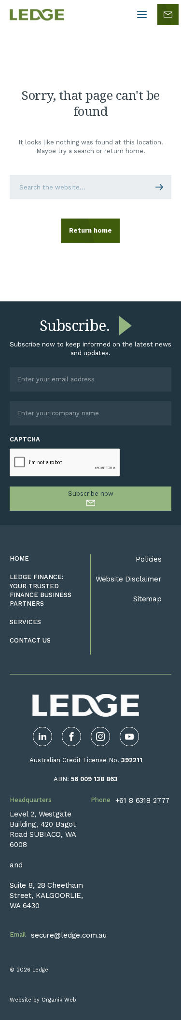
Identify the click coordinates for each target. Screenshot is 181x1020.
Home (19, 558)
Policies (149, 559)
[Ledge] (36, 14)
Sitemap (147, 599)
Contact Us (30, 640)
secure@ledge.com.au (69, 935)
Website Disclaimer (129, 579)
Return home (90, 230)
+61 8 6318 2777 (142, 800)
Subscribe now (90, 493)
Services (25, 622)
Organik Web (59, 1000)
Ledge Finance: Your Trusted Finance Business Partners (40, 590)
